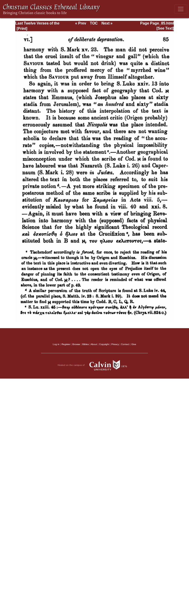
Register (66, 344)
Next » (106, 23)
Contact (125, 344)
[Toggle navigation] (180, 9)
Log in (56, 344)
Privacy (115, 344)
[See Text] (165, 28)
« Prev (80, 23)
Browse (76, 344)
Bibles (85, 344)
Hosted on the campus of (71, 365)
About (94, 344)
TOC (94, 23)
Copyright (104, 344)
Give (133, 344)
